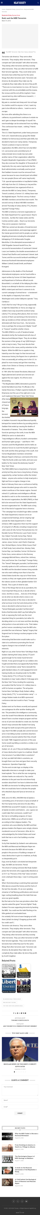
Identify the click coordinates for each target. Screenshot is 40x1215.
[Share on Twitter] (15, 1013)
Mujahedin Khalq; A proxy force (14, 9)
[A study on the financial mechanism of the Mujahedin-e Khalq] (7, 1170)
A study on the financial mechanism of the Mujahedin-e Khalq (25, 1170)
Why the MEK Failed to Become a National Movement (26, 1134)
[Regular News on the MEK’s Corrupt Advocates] (20, 1049)
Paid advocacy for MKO (9, 1002)
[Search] (38, 3)
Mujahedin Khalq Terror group (12, 999)
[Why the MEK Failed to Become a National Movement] (7, 1136)
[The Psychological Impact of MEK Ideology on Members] (7, 1159)
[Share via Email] (25, 1013)
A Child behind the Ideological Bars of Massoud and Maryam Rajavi (25, 1181)
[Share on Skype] (23, 1013)
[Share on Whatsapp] (19, 1013)
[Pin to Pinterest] (17, 1013)
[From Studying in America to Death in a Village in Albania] (7, 1148)
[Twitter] (17, 1201)
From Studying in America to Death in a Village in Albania (25, 1146)
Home (3, 9)
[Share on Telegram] (21, 1013)
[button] (3, 1054)
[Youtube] (26, 1201)
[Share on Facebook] (13, 1013)
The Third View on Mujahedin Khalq (13, 1006)
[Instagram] (22, 1201)
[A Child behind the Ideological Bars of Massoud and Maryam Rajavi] (7, 1182)
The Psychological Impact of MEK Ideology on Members (25, 1157)
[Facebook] (13, 1201)
